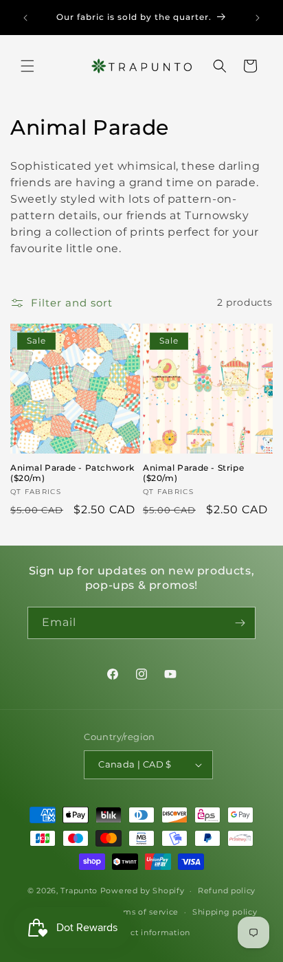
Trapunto (79, 890)
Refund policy (227, 890)
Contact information (148, 932)
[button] (27, 66)
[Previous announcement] (25, 18)
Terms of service (145, 912)
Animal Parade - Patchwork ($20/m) (72, 473)
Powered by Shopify (142, 890)
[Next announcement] (257, 18)
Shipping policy (225, 912)
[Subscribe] (240, 623)
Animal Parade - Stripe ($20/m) (193, 473)
